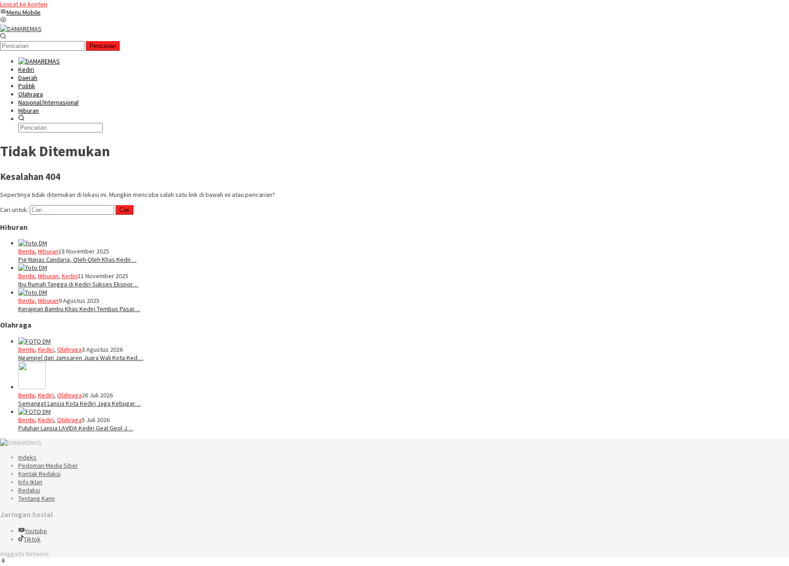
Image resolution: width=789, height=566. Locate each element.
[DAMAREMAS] (21, 29)
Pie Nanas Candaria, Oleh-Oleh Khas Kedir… (77, 259)
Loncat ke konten (23, 4)
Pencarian (102, 45)
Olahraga (69, 349)
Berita (26, 251)
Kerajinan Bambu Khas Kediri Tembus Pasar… (79, 309)
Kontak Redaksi (39, 474)
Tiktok (32, 539)
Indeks (27, 457)
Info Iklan (30, 482)
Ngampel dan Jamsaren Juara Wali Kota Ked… (80, 358)
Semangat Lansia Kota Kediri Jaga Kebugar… (79, 403)
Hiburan (48, 251)
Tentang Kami (36, 498)
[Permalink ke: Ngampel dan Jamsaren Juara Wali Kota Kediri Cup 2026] (34, 341)
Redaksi (29, 490)
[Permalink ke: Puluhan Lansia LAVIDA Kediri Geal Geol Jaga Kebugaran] (34, 411)
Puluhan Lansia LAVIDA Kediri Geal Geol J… (75, 428)
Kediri (70, 276)
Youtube (36, 531)
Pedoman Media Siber (48, 465)
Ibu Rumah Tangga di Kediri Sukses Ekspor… (78, 284)
